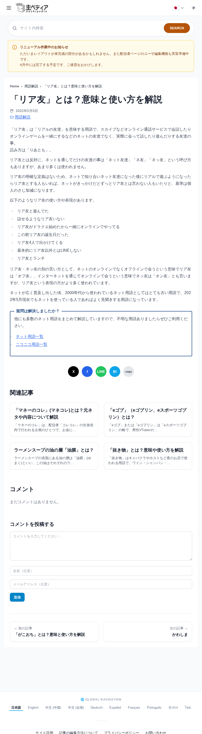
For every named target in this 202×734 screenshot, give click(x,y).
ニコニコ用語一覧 (31, 344)
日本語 (16, 707)
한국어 (173, 707)
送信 (17, 597)
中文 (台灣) (76, 707)
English (33, 707)
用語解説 (31, 86)
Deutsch (96, 707)
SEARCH (177, 28)
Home (15, 86)
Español (115, 707)
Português (154, 707)
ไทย (188, 707)
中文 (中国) (53, 707)
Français (134, 707)
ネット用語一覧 (29, 336)
